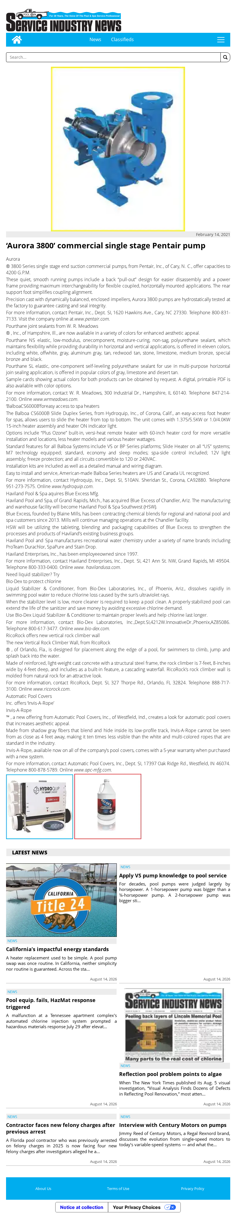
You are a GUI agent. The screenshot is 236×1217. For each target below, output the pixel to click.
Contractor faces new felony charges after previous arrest (60, 1128)
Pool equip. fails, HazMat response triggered (51, 1003)
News (95, 39)
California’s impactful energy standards (57, 949)
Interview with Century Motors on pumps (173, 1124)
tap (220, 40)
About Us (43, 1188)
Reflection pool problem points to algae (170, 1074)
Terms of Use (118, 1188)
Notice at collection (81, 1207)
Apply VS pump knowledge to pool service (173, 875)
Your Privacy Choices (137, 1207)
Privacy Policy (192, 1188)
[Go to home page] (17, 40)
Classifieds (122, 39)
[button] (225, 57)
